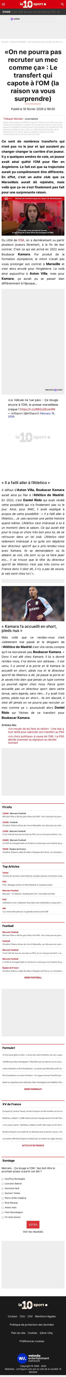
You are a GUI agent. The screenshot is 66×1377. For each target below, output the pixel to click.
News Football (33, 977)
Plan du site (18, 1333)
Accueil (5, 41)
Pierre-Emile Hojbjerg (15, 1198)
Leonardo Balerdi (13, 1183)
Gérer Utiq (46, 1333)
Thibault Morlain (13, 118)
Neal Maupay (11, 1202)
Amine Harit (10, 1207)
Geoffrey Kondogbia (15, 1179)
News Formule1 (33, 1089)
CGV (30, 1316)
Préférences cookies (32, 1341)
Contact (12, 1316)
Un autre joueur (13, 1217)
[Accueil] (33, 4)
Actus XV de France (33, 1145)
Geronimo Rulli (12, 1188)
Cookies (32, 1333)
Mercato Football (17, 41)
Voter (33, 1224)
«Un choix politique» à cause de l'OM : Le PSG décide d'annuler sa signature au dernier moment (36, 739)
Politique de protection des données (32, 1324)
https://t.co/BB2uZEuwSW (37, 409)
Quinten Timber (12, 1193)
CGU (22, 1316)
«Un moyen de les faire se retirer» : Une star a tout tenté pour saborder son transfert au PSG (36, 730)
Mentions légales (45, 1316)
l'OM (21, 240)
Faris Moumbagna (14, 1212)
